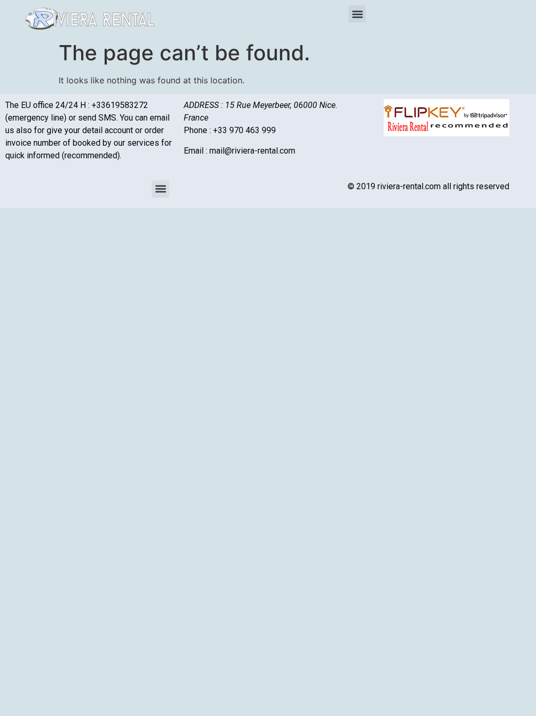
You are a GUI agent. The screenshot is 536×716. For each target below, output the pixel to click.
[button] (357, 14)
